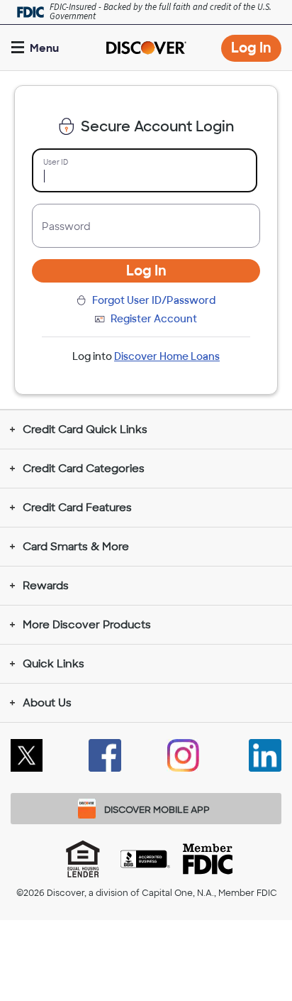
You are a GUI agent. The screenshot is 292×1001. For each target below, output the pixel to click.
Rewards (46, 586)
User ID (55, 162)
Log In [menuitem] (256, 50)
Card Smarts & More (76, 547)
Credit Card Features (77, 507)
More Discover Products (87, 625)
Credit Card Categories (84, 468)
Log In (146, 271)
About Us (47, 703)
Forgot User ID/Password (153, 300)
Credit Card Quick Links (85, 429)
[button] (37, 48)
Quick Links (53, 664)
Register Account (154, 318)
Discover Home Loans (167, 356)
